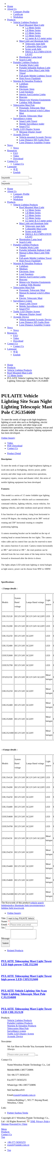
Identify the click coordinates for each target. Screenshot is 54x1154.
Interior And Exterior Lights (32, 94)
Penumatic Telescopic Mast (32, 108)
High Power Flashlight (30, 78)
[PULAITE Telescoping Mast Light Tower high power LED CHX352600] (2, 970)
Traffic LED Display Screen (26, 129)
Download (18, 158)
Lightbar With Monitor (30, 102)
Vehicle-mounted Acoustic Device (35, 137)
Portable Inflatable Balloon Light (34, 67)
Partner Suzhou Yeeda (17, 1113)
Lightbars (23, 84)
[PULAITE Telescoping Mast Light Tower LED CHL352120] (2, 1003)
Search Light (25, 59)
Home (10, 6)
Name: (5, 921)
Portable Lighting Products (26, 62)
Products (11, 19)
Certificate (18, 14)
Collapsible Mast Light (36, 46)
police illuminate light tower (21, 905)
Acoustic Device (21, 134)
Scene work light (33, 49)
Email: (5, 924)
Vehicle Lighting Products (25, 22)
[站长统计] (28, 1121)
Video (16, 156)
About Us (11, 9)
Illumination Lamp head (30, 57)
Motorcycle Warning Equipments (35, 100)
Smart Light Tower (28, 121)
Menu (4, 1129)
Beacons (23, 97)
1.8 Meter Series (33, 30)
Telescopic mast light (35, 43)
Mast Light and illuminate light (33, 41)
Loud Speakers (26, 92)
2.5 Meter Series (33, 33)
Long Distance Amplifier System (34, 142)
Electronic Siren (26, 89)
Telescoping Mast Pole (24, 105)
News (10, 145)
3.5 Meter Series (33, 35)
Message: (6, 938)
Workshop (18, 17)
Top (3, 1137)
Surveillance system (22, 118)
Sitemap (5, 1124)
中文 (15, 169)
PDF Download (14, 445)
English (16, 172)
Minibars (23, 86)
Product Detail (14, 453)
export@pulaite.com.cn (24, 1095)
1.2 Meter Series (33, 27)
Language (12, 166)
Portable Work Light (29, 65)
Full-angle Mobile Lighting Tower (35, 75)
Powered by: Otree (18, 1124)
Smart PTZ (24, 126)
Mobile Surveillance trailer (31, 124)
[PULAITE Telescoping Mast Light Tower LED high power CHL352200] (2, 955)
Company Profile (21, 11)
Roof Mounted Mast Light (31, 25)
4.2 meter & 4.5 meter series (38, 38)
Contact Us (12, 161)
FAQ (15, 153)
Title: (4, 918)
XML (33, 1121)
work (21, 908)
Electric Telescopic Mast (30, 116)
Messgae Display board (30, 132)
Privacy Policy (43, 1121)
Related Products (15, 950)
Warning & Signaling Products (27, 81)
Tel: (3, 927)
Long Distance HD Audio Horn (34, 140)
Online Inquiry (8, 438)
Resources (12, 150)
